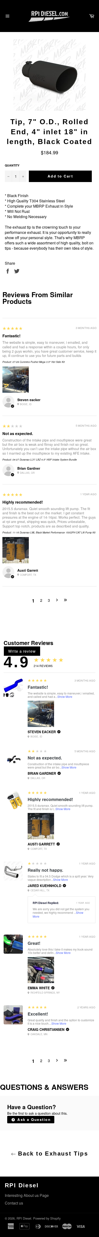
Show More (64, 696)
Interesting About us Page (27, 1195)
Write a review (22, 651)
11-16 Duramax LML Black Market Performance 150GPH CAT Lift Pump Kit (53, 532)
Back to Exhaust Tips (52, 1153)
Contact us (14, 1203)
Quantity (12, 165)
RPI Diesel (24, 1218)
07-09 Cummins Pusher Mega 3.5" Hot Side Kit (38, 362)
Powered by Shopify (47, 1218)
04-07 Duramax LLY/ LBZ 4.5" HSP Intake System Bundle (44, 459)
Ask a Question (33, 1119)
